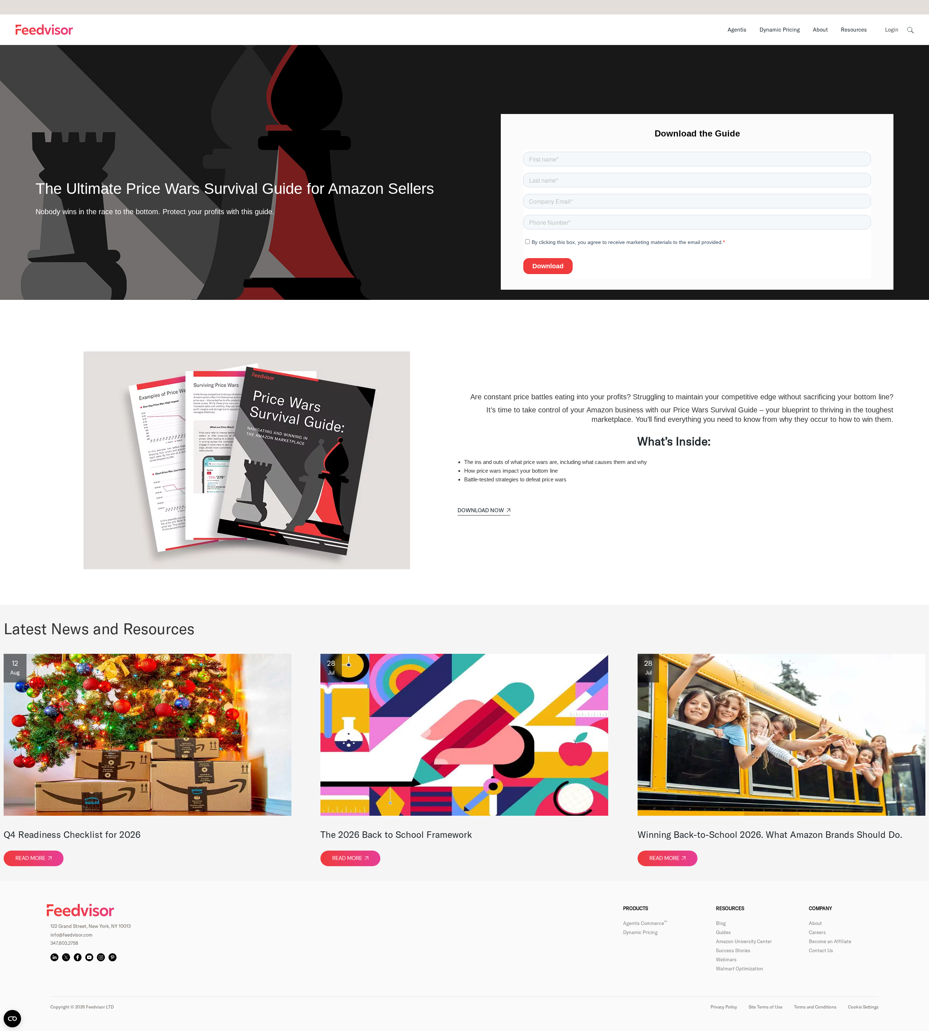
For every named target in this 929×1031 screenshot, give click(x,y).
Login (892, 29)
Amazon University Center (744, 941)
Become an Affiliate (830, 941)
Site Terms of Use (765, 1007)
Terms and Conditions (815, 1007)
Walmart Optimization (739, 968)
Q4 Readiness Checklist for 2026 (72, 834)
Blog (721, 923)
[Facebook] (78, 957)
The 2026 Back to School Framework (396, 834)
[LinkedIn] (54, 957)
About (815, 923)
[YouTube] (89, 957)
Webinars (726, 959)
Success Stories (733, 950)
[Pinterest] (112, 957)
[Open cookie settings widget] (12, 1018)
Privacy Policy (724, 1007)
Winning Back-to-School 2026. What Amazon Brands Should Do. (770, 834)
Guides (723, 932)
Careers (817, 932)
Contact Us (821, 950)
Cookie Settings (863, 1007)
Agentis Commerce (645, 923)
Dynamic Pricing (640, 932)
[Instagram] (101, 957)
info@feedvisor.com (71, 935)
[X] (66, 957)
